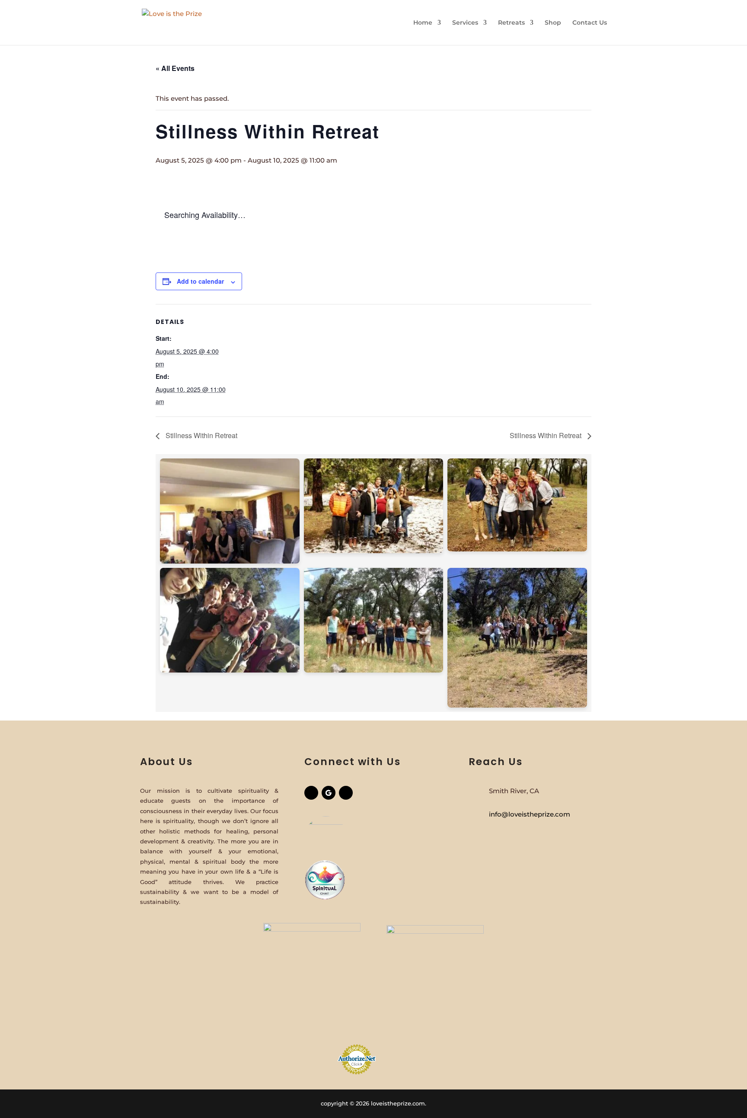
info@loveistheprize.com (529, 814)
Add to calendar (200, 281)
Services (465, 22)
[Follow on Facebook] (311, 793)
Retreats (511, 22)
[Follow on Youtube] (346, 793)
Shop (553, 22)
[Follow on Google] (328, 793)
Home (422, 22)
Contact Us (589, 22)
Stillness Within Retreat (200, 435)
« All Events (175, 68)
